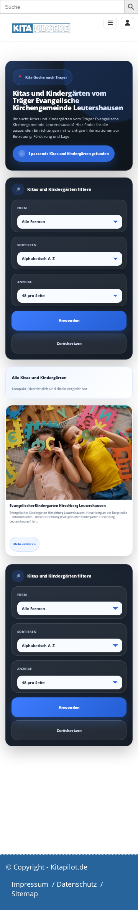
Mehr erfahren (24, 544)
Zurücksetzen (69, 343)
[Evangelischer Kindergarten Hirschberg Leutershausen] (69, 452)
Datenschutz (77, 884)
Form (22, 208)
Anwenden (69, 320)
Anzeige (24, 282)
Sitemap (25, 893)
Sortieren (26, 245)
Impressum (30, 884)
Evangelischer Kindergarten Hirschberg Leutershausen (58, 505)
